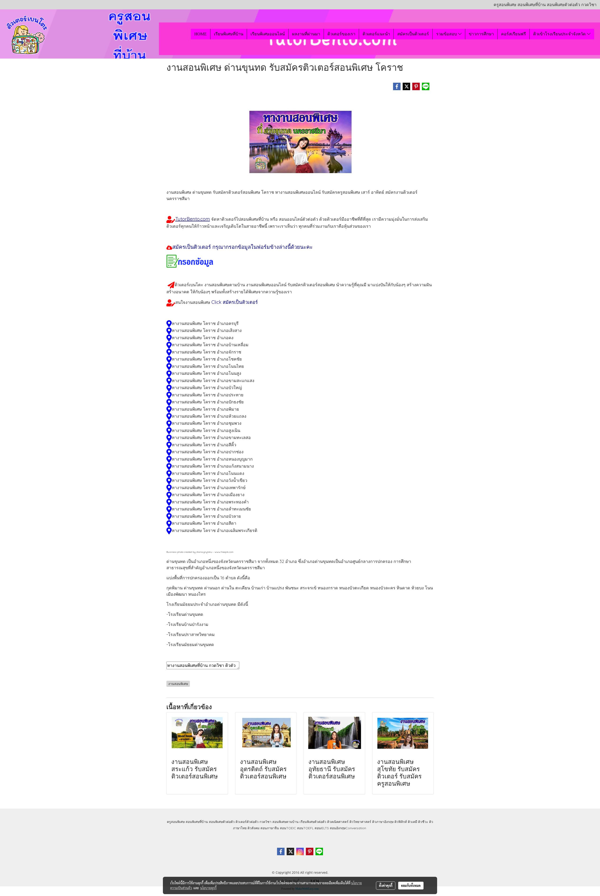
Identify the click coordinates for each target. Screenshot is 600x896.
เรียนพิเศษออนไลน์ (268, 34)
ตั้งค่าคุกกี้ (385, 885)
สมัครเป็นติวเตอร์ (413, 34)
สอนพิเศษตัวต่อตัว (222, 822)
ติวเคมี (412, 822)
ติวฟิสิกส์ (400, 822)
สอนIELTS (322, 828)
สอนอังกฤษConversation (348, 828)
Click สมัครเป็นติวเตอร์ (234, 302)
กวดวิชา (265, 822)
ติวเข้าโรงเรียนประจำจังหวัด (560, 34)
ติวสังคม (253, 828)
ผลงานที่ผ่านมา (306, 34)
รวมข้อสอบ (447, 34)
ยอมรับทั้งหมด (411, 885)
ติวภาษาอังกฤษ (383, 822)
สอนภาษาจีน (269, 828)
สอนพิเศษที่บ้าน (197, 822)
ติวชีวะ (423, 822)
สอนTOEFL (305, 828)
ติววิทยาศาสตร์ (360, 822)
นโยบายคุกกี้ (208, 888)
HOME (200, 34)
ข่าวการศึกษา (481, 34)
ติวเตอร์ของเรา (341, 34)
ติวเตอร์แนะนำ (376, 34)
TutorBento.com (192, 219)
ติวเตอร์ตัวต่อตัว (247, 822)
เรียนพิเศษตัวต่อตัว (313, 822)
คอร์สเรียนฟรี (513, 34)
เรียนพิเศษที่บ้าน (228, 34)
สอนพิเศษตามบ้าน (285, 822)
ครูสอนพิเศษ (176, 822)
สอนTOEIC (288, 828)
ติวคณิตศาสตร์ (338, 822)
